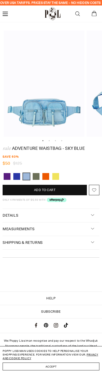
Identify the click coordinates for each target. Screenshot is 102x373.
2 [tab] (49, 140)
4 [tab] (61, 140)
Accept (51, 366)
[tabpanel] (44, 84)
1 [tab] (43, 140)
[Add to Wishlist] (94, 190)
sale (7, 148)
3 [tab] (55, 140)
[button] (77, 13)
